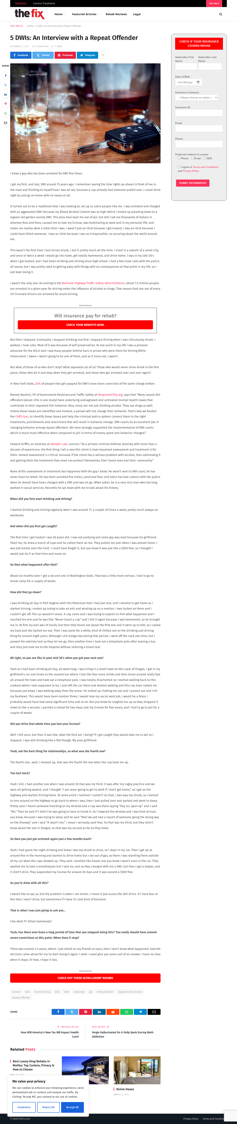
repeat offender (21, 997)
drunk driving (42, 991)
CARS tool (21, 416)
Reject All (48, 1107)
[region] (48, 1096)
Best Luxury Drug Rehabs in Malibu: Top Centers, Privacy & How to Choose (33, 1065)
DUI (57, 991)
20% (38, 383)
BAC (27, 991)
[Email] (5, 122)
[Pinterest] (5, 104)
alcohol (16, 991)
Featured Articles (84, 14)
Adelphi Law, (59, 444)
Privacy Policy (191, 170)
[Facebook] (5, 75)
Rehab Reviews (116, 14)
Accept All (72, 1107)
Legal (137, 14)
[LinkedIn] (5, 94)
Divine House (125, 1089)
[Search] (220, 14)
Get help (214, 3)
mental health (105, 991)
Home (58, 14)
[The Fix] (30, 14)
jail (90, 991)
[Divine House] (137, 1070)
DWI (66, 991)
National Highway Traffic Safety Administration (93, 283)
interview (79, 991)
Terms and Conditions (205, 167)
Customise (24, 1107)
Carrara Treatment (44, 3)
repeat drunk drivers (130, 991)
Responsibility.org (110, 394)
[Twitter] (5, 85)
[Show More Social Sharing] (102, 55)
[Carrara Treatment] (85, 1070)
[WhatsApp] (5, 113)
